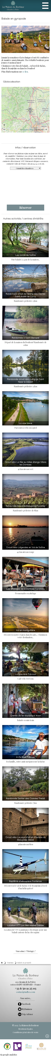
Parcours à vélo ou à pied (25, 425)
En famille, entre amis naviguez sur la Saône (25, 759)
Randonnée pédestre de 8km (25, 508)
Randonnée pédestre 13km (25, 297)
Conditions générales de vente (25, 1032)
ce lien (25, 71)
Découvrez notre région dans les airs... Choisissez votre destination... (25, 634)
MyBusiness (26, 1009)
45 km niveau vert (25, 466)
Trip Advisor (27, 1014)
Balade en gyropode (24, 963)
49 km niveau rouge (25, 550)
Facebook (25, 1004)
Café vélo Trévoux (25, 676)
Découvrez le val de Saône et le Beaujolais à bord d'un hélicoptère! (25, 885)
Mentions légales (25, 1029)
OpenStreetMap (27, 130)
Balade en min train (25, 718)
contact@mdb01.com (25, 992)
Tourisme (10, 963)
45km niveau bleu (25, 841)
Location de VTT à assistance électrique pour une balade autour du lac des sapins (25, 929)
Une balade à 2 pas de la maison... (25, 257)
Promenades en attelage (25, 591)
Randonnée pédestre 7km (25, 801)
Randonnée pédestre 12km (25, 383)
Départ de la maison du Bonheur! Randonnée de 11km (25, 341)
